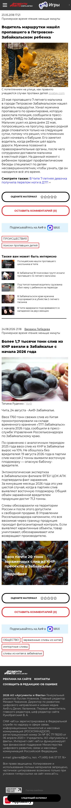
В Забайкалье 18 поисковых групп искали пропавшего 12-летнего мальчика (41, 274)
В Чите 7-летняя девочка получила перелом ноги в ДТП (34, 180)
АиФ (29, 403)
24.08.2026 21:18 (11, 329)
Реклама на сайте (17, 679)
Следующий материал (34, 798)
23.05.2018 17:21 (11, 15)
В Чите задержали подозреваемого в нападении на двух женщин (38, 309)
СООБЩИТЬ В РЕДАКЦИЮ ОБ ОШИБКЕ (30, 684)
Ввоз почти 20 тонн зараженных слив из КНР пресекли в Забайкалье (30, 561)
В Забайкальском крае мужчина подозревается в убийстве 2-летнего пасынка (38, 299)
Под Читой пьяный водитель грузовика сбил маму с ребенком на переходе (39, 286)
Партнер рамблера (34, 790)
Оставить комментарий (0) (35, 210)
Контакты (42, 679)
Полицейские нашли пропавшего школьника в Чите (36, 263)
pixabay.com (57, 93)
